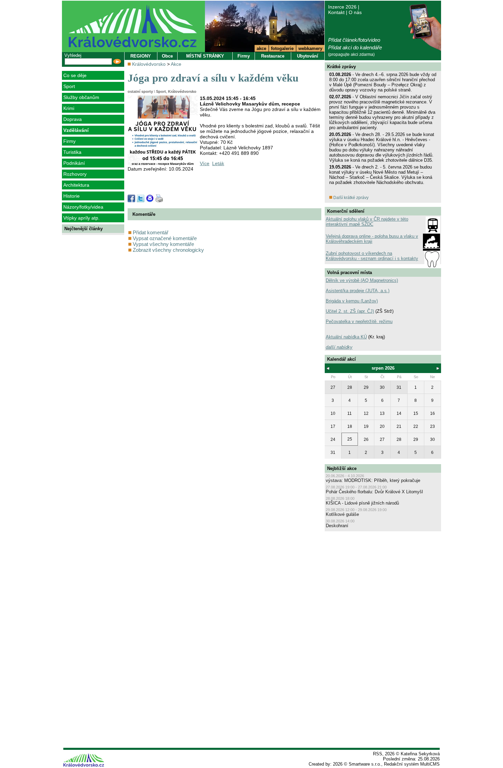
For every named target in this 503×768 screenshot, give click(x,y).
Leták (218, 163)
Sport (69, 86)
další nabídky (339, 347)
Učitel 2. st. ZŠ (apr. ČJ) (350, 311)
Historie (71, 196)
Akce (176, 64)
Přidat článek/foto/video (354, 40)
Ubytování (307, 56)
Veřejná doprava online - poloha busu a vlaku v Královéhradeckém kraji (372, 239)
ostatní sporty (140, 91)
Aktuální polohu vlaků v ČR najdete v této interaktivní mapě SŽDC (367, 221)
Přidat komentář (149, 232)
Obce (167, 56)
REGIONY (140, 56)
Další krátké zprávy (350, 197)
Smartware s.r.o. (365, 764)
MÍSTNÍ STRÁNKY (205, 56)
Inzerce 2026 (342, 7)
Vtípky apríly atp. (81, 218)
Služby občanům (81, 97)
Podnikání (74, 163)
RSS (377, 753)
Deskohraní (337, 525)
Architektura (76, 185)
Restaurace (272, 56)
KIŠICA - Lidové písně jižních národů (362, 503)
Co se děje (75, 75)
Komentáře (143, 214)
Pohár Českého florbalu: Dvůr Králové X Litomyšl (374, 491)
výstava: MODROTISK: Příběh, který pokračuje (373, 480)
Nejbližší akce (342, 468)
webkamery (310, 48)
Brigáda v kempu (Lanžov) (352, 301)
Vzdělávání (76, 130)
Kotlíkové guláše (342, 514)
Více (204, 163)
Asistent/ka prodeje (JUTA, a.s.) (357, 290)
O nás (355, 12)
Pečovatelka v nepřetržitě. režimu (359, 321)
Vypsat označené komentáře (164, 238)
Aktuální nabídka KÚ (346, 336)
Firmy (69, 141)
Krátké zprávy (341, 66)
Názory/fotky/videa (83, 207)
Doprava (72, 119)
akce (261, 48)
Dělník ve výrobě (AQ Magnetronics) (362, 280)
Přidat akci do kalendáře (355, 47)
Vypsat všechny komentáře (162, 244)
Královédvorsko (149, 64)
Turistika (72, 152)
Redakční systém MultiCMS (412, 764)
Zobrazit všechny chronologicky (167, 250)
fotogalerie (282, 48)
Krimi (68, 108)
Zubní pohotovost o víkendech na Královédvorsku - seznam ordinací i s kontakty (372, 256)
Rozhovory (75, 174)
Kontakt (336, 12)
